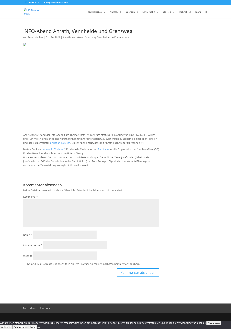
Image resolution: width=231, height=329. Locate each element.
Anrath (114, 12)
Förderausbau (94, 12)
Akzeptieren (214, 322)
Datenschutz (29, 308)
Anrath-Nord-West (73, 37)
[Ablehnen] (38, 327)
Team (198, 12)
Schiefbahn (149, 12)
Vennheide (103, 37)
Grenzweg (90, 37)
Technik (183, 12)
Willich (167, 12)
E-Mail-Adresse (32, 245)
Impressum (45, 308)
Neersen (130, 12)
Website (27, 255)
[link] (60, 142)
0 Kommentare (120, 37)
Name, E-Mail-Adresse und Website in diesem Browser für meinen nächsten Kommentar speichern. (83, 263)
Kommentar (31, 196)
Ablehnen (6, 326)
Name (27, 234)
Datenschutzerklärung (25, 326)
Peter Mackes (35, 37)
